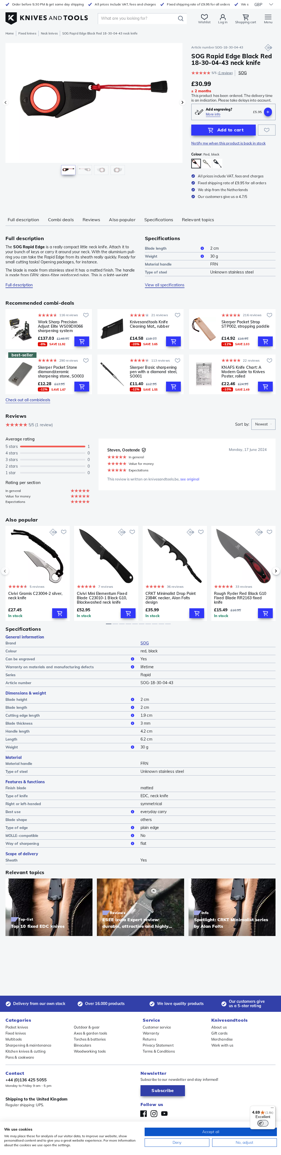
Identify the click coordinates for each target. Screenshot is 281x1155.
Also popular (122, 219)
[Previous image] (5, 102)
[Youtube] (164, 1113)
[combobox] (263, 424)
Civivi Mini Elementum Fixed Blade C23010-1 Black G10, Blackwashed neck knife (102, 597)
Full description (23, 219)
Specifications (158, 219)
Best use (13, 812)
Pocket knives (16, 1027)
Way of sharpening (22, 843)
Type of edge (16, 827)
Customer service (157, 1027)
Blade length (156, 248)
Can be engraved (20, 659)
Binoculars (82, 1045)
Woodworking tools (90, 1051)
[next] (267, 571)
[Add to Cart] (81, 341)
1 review (225, 73)
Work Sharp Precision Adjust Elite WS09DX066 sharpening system (60, 326)
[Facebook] (143, 1113)
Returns (149, 1039)
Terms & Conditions (159, 1051)
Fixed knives (27, 33)
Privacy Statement (158, 1045)
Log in (222, 22)
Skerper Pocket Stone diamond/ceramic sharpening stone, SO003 (61, 371)
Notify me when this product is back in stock (228, 143)
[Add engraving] (268, 112)
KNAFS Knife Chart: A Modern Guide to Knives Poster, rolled (243, 371)
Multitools (13, 1039)
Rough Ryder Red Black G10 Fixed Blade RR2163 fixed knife (240, 597)
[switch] (262, 1123)
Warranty (151, 1033)
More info (213, 114)
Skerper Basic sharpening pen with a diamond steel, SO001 (153, 371)
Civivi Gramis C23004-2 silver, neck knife (35, 595)
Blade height (16, 699)
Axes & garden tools (90, 1033)
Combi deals (61, 219)
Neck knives (49, 33)
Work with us (222, 1045)
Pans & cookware (19, 1057)
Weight (151, 256)
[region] (93, 112)
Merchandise (222, 1039)
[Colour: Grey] (207, 163)
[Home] (46, 17)
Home (9, 33)
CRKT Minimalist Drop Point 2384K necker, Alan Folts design (170, 597)
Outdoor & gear (87, 1027)
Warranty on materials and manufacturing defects (49, 667)
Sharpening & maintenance (28, 1045)
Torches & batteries (90, 1039)
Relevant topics (198, 219)
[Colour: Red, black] (196, 163)
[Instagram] (154, 1113)
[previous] (14, 571)
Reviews (91, 219)
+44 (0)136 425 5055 (26, 1079)
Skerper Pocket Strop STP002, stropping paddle (245, 324)
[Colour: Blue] (217, 163)
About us (219, 1027)
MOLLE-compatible (21, 835)
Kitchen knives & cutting (25, 1051)
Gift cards (219, 1033)
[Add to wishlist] (267, 130)
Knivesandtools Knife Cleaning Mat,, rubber (149, 324)
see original (189, 479)
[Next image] (182, 102)
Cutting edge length (22, 715)
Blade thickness (19, 723)
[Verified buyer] (144, 450)
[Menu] (272, 1109)
